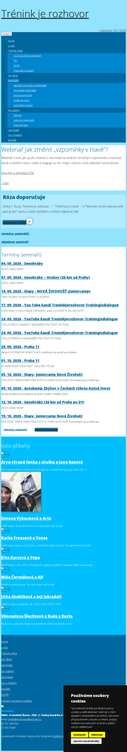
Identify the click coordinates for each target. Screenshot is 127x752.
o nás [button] (11, 45)
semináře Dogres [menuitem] (23, 105)
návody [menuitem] (18, 115)
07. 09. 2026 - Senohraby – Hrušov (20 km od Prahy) (45, 277)
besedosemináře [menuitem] (23, 95)
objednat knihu (14, 222)
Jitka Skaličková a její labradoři (31, 596)
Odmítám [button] (97, 734)
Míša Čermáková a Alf (22, 577)
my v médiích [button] (15, 135)
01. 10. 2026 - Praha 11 (20, 360)
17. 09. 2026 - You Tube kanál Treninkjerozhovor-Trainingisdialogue (60, 305)
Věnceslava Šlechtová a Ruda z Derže (37, 616)
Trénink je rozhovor (45, 13)
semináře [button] (13, 80)
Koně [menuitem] (17, 65)
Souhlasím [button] (79, 734)
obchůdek (7, 677)
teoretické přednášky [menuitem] (25, 90)
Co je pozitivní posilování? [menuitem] (27, 55)
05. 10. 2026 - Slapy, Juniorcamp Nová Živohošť (41, 374)
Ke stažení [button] (14, 110)
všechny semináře (15, 429)
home (4, 641)
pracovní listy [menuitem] (21, 125)
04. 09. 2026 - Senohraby (22, 263)
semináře (7, 665)
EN (115, 30)
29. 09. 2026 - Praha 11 (20, 347)
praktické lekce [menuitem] (22, 100)
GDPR (122, 30)
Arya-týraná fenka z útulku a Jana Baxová (42, 461)
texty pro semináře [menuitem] (24, 120)
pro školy (6, 659)
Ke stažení (7, 671)
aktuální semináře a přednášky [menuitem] (30, 85)
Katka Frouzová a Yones (24, 537)
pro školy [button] (13, 75)
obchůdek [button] (13, 130)
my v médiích (9, 683)
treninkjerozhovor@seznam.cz (25, 719)
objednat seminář (14, 242)
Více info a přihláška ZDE (17, 173)
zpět (5, 183)
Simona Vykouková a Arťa (26, 518)
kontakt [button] (12, 140)
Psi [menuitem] (15, 60)
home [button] (11, 40)
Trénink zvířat (9, 653)
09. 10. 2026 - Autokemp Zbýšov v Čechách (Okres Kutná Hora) (55, 388)
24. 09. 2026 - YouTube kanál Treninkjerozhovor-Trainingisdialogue (59, 319)
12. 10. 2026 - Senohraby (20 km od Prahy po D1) (42, 402)
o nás (4, 647)
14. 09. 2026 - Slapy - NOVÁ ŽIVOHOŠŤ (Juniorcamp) (45, 291)
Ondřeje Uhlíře (60, 736)
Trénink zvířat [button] (15, 50)
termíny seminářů (15, 234)
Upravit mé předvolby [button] (86, 741)
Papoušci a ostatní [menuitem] (24, 70)
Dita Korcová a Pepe (20, 557)
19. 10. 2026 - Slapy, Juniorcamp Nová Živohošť (41, 416)
